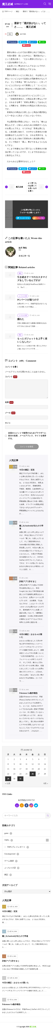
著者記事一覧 (24, 256)
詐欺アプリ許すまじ (27, 581)
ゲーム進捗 (10, 861)
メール (8, 413)
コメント (9, 377)
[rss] (22, 805)
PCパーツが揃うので (28, 299)
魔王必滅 (15, 4)
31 (20, 779)
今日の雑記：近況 (27, 470)
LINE (43, 42)
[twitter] (36, 805)
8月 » (46, 783)
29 (8, 779)
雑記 (17, 11)
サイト (8, 423)
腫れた (20, 319)
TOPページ (8, 11)
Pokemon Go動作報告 (28, 693)
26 (33, 774)
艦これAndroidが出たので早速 (15, 936)
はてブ (33, 42)
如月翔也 (22, 800)
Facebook (13, 42)
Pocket (27, 45)
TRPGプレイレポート (17, 847)
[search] (48, 815)
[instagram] (31, 805)
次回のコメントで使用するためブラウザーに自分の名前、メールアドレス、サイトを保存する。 (27, 436)
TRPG (8, 840)
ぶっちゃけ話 (23, 296)
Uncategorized (11, 854)
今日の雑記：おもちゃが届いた (15, 983)
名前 (7, 402)
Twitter (24, 42)
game (7, 833)
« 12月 (7, 783)
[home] (17, 805)
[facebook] (26, 805)
